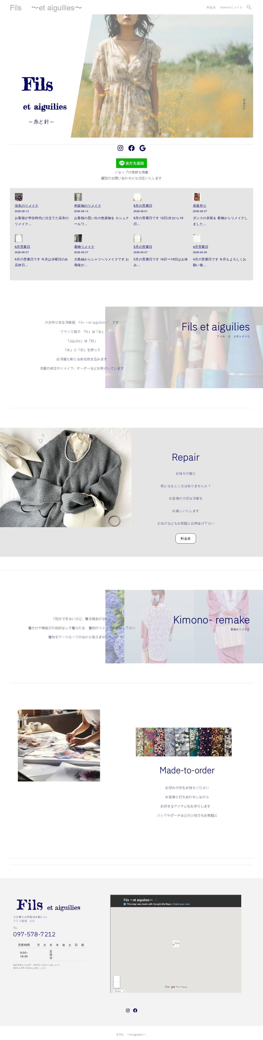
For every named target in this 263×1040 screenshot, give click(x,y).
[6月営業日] (19, 239)
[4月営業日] (197, 239)
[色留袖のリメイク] (78, 198)
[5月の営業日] (137, 239)
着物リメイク (84, 246)
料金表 (186, 538)
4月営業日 (200, 246)
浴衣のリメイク (26, 205)
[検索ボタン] (249, 7)
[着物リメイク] (78, 239)
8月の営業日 (143, 205)
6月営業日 (22, 246)
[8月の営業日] (137, 198)
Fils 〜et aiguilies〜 (46, 7)
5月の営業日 (143, 246)
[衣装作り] (197, 198)
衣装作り (199, 205)
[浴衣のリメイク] (19, 198)
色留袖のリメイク (87, 205)
